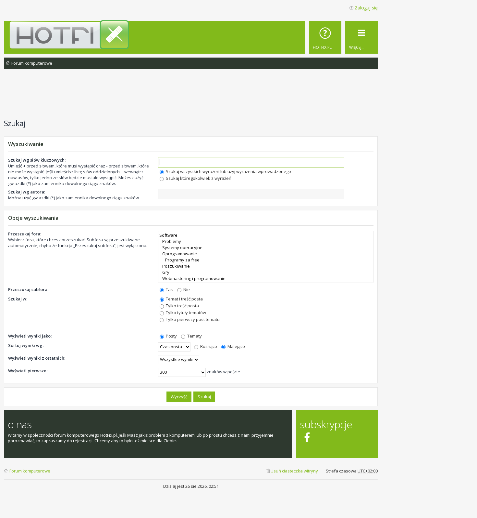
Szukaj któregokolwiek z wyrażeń (198, 178)
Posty (171, 336)
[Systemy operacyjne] (266, 248)
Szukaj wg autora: (26, 192)
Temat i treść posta (184, 299)
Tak (169, 289)
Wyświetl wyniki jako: (30, 336)
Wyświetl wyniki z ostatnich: (36, 358)
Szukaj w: (17, 299)
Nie (186, 289)
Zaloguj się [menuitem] (366, 8)
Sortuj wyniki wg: (25, 345)
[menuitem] (325, 37)
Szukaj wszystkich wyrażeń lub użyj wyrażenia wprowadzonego (228, 171)
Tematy (194, 336)
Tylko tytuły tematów (185, 312)
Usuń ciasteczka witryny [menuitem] (294, 471)
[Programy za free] (266, 260)
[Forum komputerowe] (192, 34)
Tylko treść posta (182, 306)
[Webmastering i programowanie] (266, 278)
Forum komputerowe (29, 471)
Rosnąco (208, 346)
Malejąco (235, 346)
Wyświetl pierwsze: (27, 371)
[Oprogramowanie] (266, 254)
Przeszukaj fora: (24, 234)
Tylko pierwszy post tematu (192, 319)
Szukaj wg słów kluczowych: (37, 160)
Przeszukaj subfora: (28, 289)
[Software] (266, 235)
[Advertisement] (191, 97)
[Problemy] (266, 241)
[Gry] (266, 272)
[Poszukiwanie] (266, 266)
